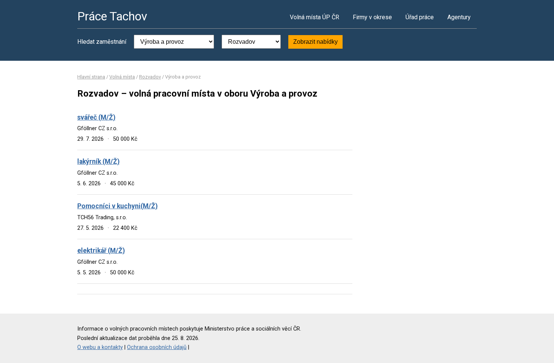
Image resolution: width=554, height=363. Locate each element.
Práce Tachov (112, 16)
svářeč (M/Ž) (96, 117)
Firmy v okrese (372, 17)
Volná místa (122, 77)
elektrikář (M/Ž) (101, 250)
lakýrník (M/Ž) (98, 161)
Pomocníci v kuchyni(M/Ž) (117, 206)
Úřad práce (420, 17)
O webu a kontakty (100, 347)
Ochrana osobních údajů (157, 347)
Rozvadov (150, 77)
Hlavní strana (91, 77)
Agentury (459, 17)
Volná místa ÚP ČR (314, 17)
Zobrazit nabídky (315, 41)
